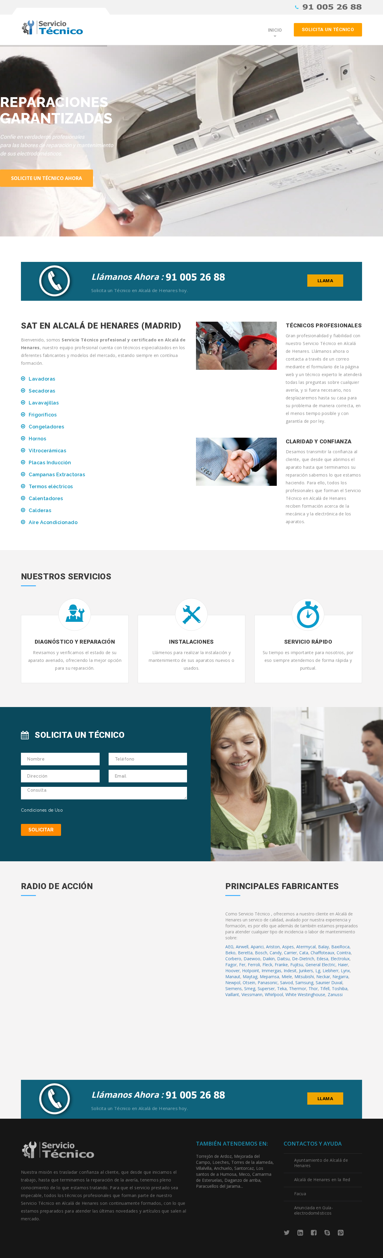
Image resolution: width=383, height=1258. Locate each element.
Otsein (249, 982)
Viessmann (251, 994)
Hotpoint (250, 970)
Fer (242, 964)
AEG (229, 946)
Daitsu (283, 958)
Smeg (249, 988)
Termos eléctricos (51, 486)
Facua (300, 1193)
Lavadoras (42, 379)
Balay (323, 946)
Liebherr (330, 970)
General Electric (320, 964)
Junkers (306, 970)
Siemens (233, 988)
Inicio (275, 30)
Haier (343, 964)
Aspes (288, 946)
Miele (287, 976)
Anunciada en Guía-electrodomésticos (313, 1210)
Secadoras (42, 391)
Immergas (271, 970)
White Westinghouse (305, 994)
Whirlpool (274, 994)
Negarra (340, 976)
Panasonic (268, 982)
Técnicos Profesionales (324, 325)
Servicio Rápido (308, 642)
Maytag (250, 976)
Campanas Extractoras (57, 474)
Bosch (261, 952)
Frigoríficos (43, 415)
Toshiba (339, 988)
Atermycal (306, 946)
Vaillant (232, 994)
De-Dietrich (303, 958)
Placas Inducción (50, 462)
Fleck (267, 964)
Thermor (297, 988)
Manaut (232, 976)
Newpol (232, 982)
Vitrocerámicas (47, 451)
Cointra (344, 952)
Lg (317, 970)
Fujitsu (296, 964)
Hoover (232, 970)
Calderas (40, 510)
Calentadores (46, 498)
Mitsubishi (304, 976)
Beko (230, 952)
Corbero (233, 958)
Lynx (345, 970)
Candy (276, 952)
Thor (313, 988)
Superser (266, 988)
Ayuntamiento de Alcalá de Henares (321, 1162)
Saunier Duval (329, 982)
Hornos (37, 439)
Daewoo (252, 958)
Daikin (269, 958)
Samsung (304, 982)
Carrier (290, 952)
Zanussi (335, 994)
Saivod (286, 982)
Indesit (290, 970)
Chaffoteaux (322, 952)
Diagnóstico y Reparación (75, 642)
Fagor (231, 964)
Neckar (323, 976)
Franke (281, 964)
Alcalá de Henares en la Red (322, 1179)
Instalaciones (191, 642)
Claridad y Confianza (319, 441)
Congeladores (46, 427)
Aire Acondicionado (53, 522)
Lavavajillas (44, 403)
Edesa (322, 958)
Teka (282, 988)
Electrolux (340, 958)
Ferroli (254, 964)
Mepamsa (269, 976)
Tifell (324, 988)
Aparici (257, 946)
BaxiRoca (340, 946)
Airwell (242, 946)
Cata (303, 952)
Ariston (273, 946)
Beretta (245, 952)
